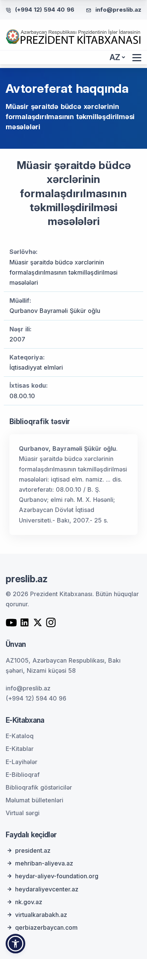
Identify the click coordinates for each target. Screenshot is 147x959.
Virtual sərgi (23, 813)
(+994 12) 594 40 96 (44, 9)
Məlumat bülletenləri (34, 800)
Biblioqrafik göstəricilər (39, 787)
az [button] (115, 57)
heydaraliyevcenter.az (46, 889)
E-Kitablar (20, 748)
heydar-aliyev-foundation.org (56, 876)
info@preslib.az (118, 9)
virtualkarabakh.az (41, 914)
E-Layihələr (21, 762)
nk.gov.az (28, 902)
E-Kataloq (20, 736)
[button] (15, 943)
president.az (33, 850)
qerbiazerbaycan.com (46, 927)
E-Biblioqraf (23, 774)
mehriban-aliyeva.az (44, 863)
